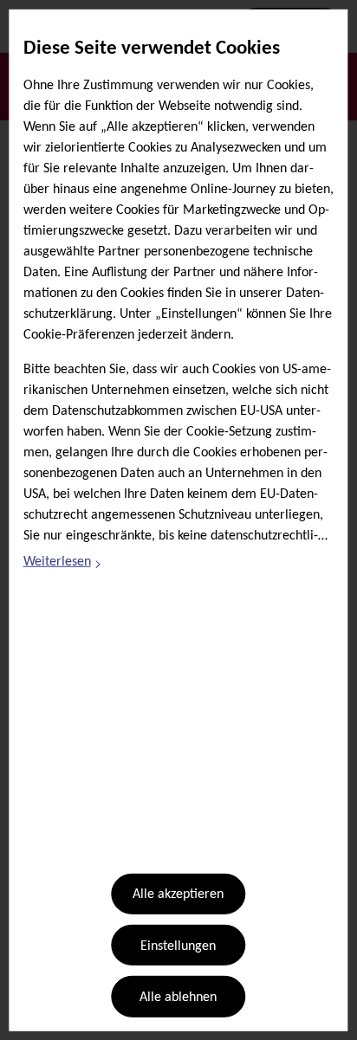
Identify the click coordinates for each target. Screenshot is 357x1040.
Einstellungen (178, 946)
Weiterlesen (63, 564)
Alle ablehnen (178, 997)
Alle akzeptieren (178, 894)
